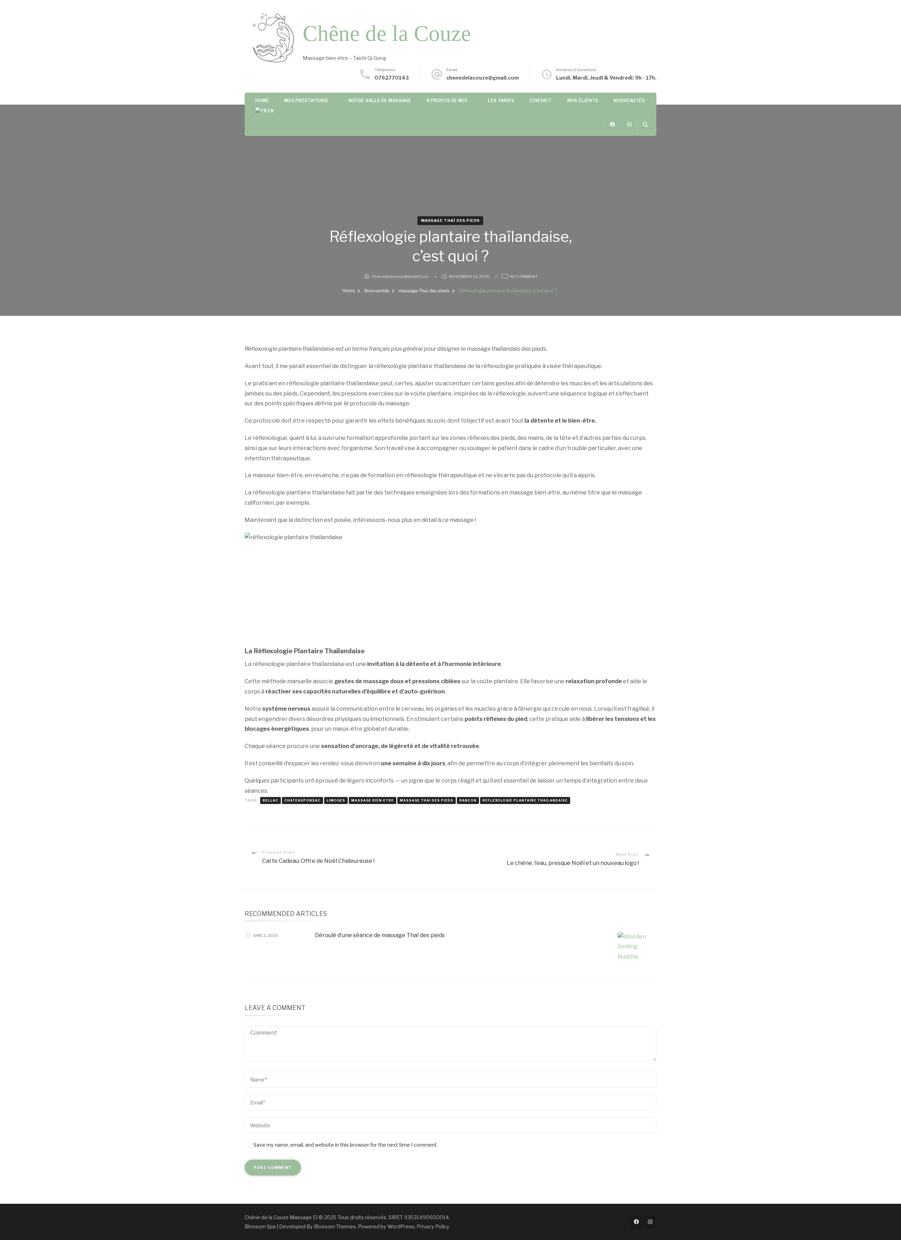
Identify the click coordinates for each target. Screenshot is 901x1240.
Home (262, 100)
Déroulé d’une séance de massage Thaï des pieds (380, 935)
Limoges (336, 800)
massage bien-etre (372, 800)
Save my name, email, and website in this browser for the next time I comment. (345, 1145)
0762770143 (391, 78)
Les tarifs (501, 100)
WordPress (401, 1226)
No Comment (524, 277)
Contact (540, 100)
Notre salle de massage (379, 100)
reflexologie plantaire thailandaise (525, 800)
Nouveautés (629, 100)
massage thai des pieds (426, 800)
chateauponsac (302, 800)
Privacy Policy (433, 1226)
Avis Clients (582, 100)
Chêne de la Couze (387, 33)
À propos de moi (446, 100)
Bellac (270, 800)
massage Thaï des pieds (450, 220)
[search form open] (645, 124)
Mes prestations (306, 100)
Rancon (468, 800)
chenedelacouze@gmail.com (482, 78)
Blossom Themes (335, 1226)
